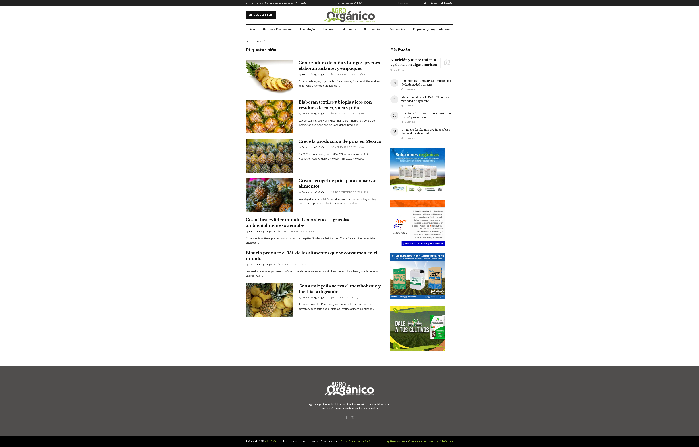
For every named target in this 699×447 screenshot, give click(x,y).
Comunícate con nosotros (279, 3)
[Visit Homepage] (349, 15)
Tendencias (397, 29)
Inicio (251, 29)
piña (264, 41)
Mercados (349, 29)
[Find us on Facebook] (346, 418)
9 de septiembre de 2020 (347, 192)
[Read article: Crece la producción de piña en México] (269, 156)
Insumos (328, 29)
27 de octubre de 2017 (293, 264)
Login (436, 3)
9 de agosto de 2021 (344, 113)
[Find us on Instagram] (352, 418)
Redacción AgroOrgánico (315, 74)
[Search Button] (424, 3)
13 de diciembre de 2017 (293, 231)
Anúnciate (301, 3)
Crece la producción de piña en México (340, 141)
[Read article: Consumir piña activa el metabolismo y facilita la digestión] (269, 300)
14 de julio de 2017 (343, 297)
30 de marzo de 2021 (344, 147)
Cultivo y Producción (277, 29)
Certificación (372, 29)
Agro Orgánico (272, 441)
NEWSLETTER (262, 14)
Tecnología (307, 29)
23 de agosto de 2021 (345, 74)
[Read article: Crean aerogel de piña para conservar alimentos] (269, 195)
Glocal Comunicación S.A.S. (355, 441)
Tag (257, 41)
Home (249, 41)
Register (448, 3)
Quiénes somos (254, 3)
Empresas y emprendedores (432, 29)
